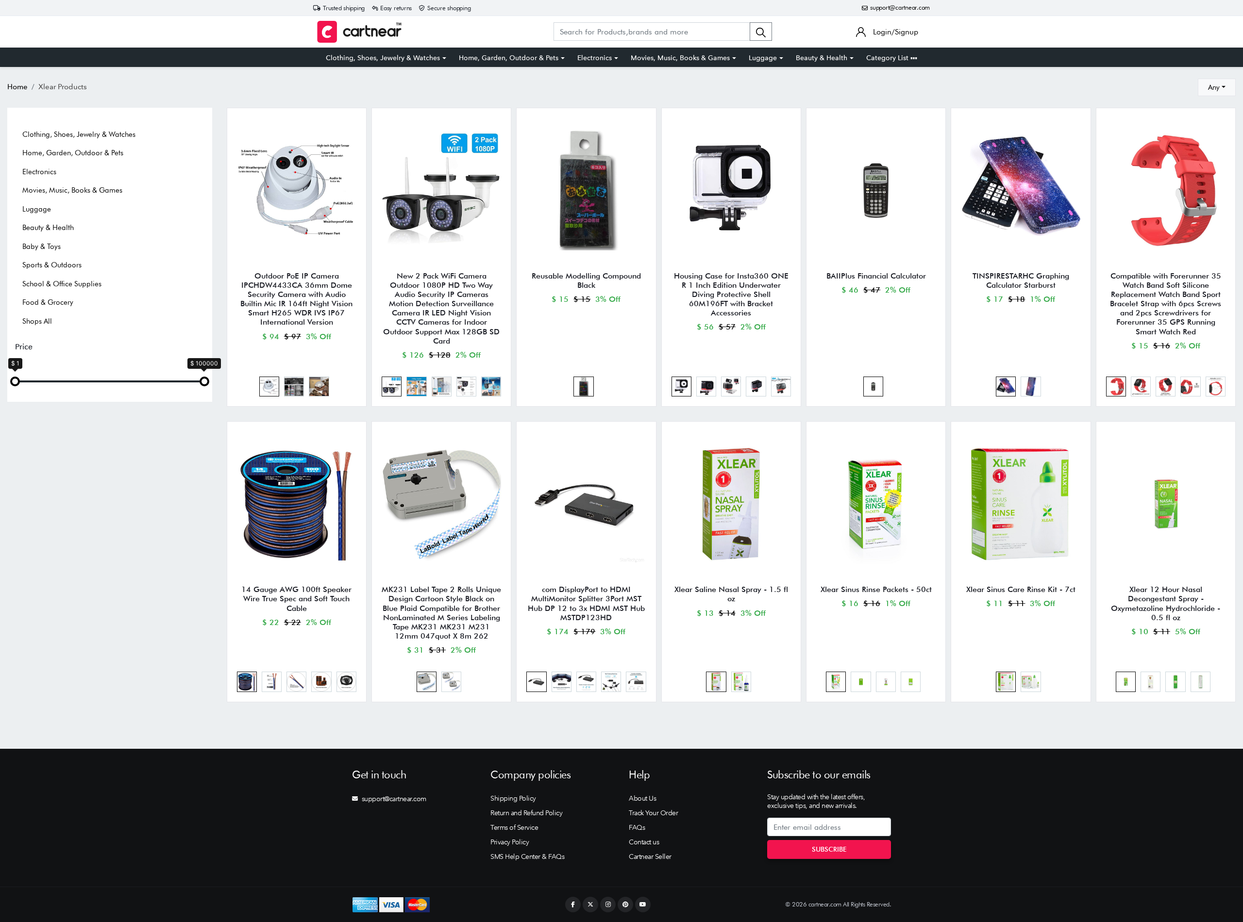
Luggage (763, 57)
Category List (888, 57)
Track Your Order (653, 812)
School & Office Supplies (61, 284)
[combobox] (1217, 87)
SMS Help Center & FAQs (527, 856)
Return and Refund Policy (526, 812)
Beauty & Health (821, 57)
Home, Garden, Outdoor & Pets (508, 57)
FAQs (637, 827)
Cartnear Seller (650, 856)
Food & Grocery (47, 302)
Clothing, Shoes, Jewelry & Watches (383, 57)
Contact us (644, 842)
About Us (642, 798)
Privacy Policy (509, 842)
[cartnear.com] (359, 32)
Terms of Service (514, 827)
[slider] (15, 381)
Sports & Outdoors (52, 265)
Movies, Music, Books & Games (680, 57)
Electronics (594, 57)
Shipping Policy (513, 798)
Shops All (37, 321)
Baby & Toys (41, 246)
